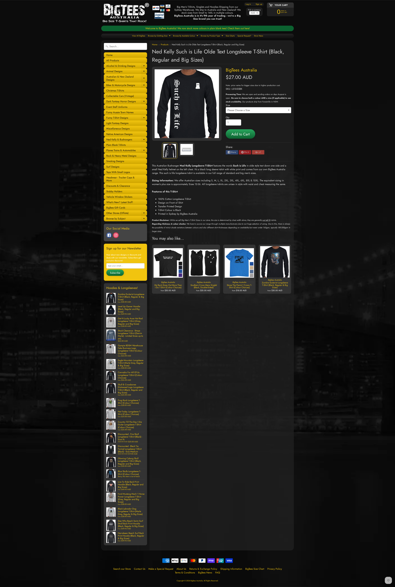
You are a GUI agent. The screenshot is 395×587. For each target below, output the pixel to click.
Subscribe (115, 273)
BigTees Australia (241, 70)
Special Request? (244, 35)
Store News (258, 35)
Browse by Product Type (212, 36)
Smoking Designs (115, 161)
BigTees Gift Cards (115, 207)
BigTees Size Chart (254, 569)
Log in (248, 4)
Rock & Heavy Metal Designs (121, 156)
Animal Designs (126, 71)
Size (228, 105)
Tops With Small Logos (118, 172)
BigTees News (205, 572)
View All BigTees (138, 35)
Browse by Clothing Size (159, 36)
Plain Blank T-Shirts (116, 145)
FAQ (217, 572)
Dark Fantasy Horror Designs (126, 102)
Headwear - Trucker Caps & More (120, 179)
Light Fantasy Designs (117, 123)
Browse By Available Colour (186, 36)
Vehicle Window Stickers (119, 197)
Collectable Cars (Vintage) (120, 96)
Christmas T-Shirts (115, 90)
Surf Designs (112, 166)
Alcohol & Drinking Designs (126, 66)
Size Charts (230, 35)
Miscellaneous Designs (118, 128)
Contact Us (139, 569)
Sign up (259, 4)
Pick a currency (254, 10)
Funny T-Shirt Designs (126, 118)
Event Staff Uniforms (116, 107)
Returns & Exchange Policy (203, 569)
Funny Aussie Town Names (119, 112)
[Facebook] (109, 235)
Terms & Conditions (185, 572)
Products (164, 44)
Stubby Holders (114, 191)
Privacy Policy (274, 569)
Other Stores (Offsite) (126, 213)
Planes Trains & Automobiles (126, 151)
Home (109, 55)
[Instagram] (116, 235)
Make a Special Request (160, 569)
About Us (181, 569)
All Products (112, 60)
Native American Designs (119, 134)
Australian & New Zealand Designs (126, 78)
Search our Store (122, 569)
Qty (227, 117)
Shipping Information (231, 569)
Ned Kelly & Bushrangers (126, 140)
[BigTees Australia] (136, 12)
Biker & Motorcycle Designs (126, 85)
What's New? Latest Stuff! (119, 202)
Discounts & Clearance (118, 186)
